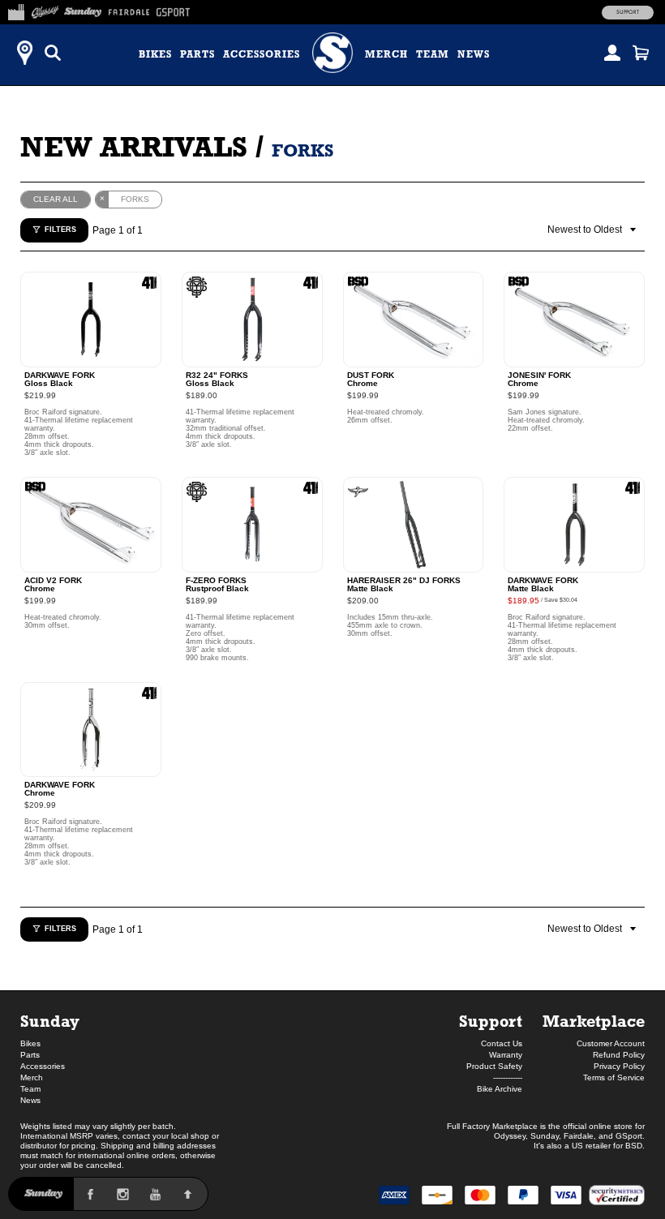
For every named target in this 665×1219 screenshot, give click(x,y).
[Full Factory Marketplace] (16, 10)
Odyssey (510, 1135)
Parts (197, 54)
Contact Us (501, 1043)
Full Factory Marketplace (492, 1126)
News (473, 54)
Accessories (261, 54)
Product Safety (494, 1066)
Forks (302, 150)
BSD (633, 1145)
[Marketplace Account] (612, 52)
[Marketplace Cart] (640, 52)
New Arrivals (133, 146)
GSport (629, 1135)
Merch (386, 54)
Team (432, 54)
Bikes (155, 54)
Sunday (49, 1020)
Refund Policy (619, 1054)
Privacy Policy (619, 1066)
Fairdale (579, 1135)
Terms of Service (614, 1077)
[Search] (52, 52)
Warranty (505, 1054)
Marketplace (594, 1020)
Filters (60, 229)
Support (627, 12)
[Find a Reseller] (24, 52)
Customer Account (611, 1043)
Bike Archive (499, 1088)
